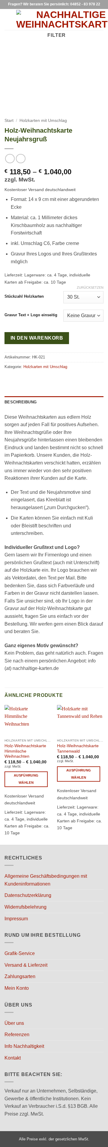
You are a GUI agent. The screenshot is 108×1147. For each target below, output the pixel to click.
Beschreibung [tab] (20, 402)
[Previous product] (20, 158)
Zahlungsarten (19, 976)
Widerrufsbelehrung (25, 907)
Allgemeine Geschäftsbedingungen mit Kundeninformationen (45, 880)
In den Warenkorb (36, 338)
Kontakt (12, 1057)
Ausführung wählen (26, 779)
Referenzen (16, 1034)
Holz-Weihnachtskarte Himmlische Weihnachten (25, 751)
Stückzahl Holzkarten (24, 296)
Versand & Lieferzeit (25, 965)
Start (9, 120)
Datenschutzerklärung (27, 895)
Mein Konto (16, 988)
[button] (8, 19)
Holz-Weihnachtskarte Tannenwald (78, 748)
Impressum (16, 918)
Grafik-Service (19, 953)
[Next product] (9, 158)
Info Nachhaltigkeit (24, 1046)
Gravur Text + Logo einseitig (30, 315)
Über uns (14, 1023)
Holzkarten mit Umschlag (43, 120)
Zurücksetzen (90, 287)
